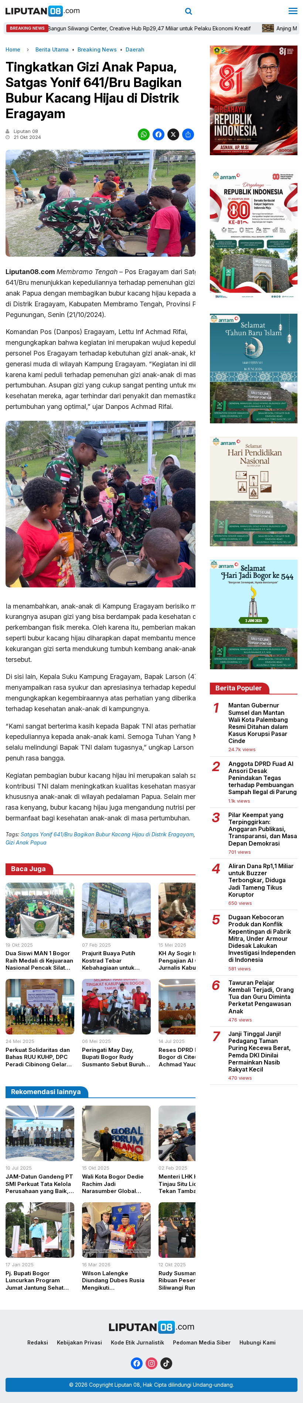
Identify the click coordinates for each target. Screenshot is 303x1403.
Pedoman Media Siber (202, 1342)
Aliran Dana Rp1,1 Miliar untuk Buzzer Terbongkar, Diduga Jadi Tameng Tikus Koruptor (261, 880)
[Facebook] (158, 135)
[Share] (188, 135)
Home (13, 49)
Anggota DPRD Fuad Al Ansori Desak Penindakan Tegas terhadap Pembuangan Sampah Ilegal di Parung (262, 778)
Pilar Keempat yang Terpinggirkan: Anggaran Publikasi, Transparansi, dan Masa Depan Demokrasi (262, 829)
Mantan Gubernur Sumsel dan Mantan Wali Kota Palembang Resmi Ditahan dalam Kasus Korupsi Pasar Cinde (258, 723)
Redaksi (37, 1342)
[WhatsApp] (143, 135)
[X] (173, 135)
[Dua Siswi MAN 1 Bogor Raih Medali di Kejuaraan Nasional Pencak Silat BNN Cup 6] (40, 936)
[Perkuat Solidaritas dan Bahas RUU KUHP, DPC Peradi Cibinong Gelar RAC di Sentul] (40, 1032)
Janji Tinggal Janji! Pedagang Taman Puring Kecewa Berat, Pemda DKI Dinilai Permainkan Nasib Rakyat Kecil (259, 1051)
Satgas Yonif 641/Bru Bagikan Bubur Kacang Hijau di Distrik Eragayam (107, 834)
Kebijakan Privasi (79, 1342)
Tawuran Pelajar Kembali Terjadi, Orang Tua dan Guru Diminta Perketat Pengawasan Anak (261, 997)
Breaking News (97, 49)
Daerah (135, 49)
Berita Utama (52, 49)
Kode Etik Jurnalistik (137, 1342)
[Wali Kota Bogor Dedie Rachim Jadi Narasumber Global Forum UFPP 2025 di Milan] (116, 1159)
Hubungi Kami (257, 1342)
